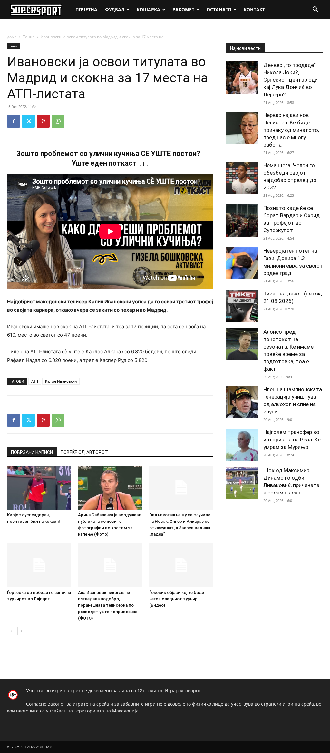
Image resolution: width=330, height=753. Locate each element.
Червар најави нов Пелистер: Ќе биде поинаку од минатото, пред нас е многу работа (291, 130)
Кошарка (148, 9)
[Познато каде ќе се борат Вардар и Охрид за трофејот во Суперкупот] (242, 220)
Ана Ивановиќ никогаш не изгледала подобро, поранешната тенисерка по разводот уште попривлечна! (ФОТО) (108, 605)
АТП (34, 381)
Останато (219, 9)
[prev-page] (11, 631)
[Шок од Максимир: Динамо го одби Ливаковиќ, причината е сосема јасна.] (242, 483)
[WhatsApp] (58, 121)
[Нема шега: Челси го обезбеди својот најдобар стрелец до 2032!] (242, 178)
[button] (315, 10)
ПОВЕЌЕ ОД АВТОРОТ (84, 452)
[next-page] (21, 631)
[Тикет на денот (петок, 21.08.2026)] (242, 306)
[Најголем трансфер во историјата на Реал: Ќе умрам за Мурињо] (242, 445)
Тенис (28, 37)
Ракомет (183, 9)
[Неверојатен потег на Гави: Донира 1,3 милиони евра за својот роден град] (242, 263)
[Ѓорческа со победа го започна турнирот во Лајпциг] (39, 565)
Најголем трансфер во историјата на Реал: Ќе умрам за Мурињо (292, 439)
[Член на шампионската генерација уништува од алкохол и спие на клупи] (242, 402)
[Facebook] (13, 121)
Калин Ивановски (61, 381)
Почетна (86, 9)
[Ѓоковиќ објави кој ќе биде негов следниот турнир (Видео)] (181, 565)
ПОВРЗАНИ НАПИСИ (32, 452)
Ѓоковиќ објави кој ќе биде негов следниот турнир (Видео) (176, 599)
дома (12, 37)
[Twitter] (28, 121)
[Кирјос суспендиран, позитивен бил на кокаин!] (39, 488)
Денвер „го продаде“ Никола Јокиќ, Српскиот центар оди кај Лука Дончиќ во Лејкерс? (290, 80)
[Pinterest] (43, 121)
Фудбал (114, 9)
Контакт (254, 9)
